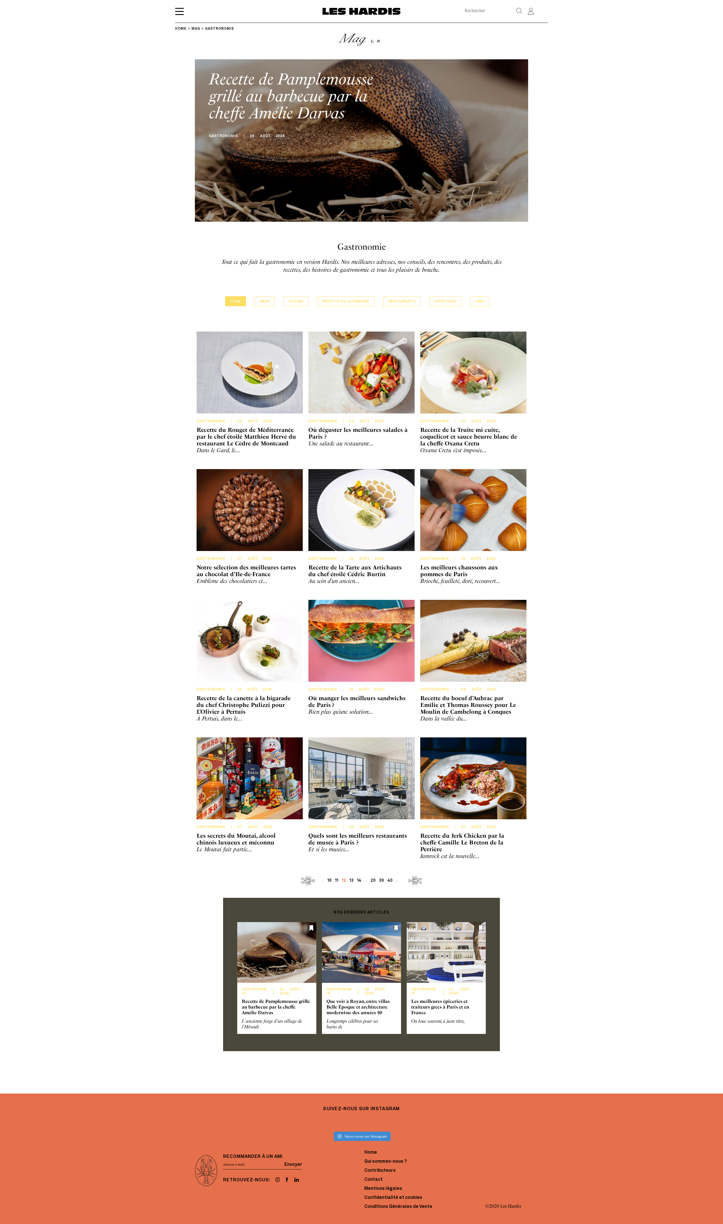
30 (381, 881)
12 (344, 881)
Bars (264, 301)
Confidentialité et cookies (393, 1197)
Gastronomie (211, 421)
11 (336, 881)
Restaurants (402, 301)
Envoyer (293, 1164)
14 (359, 881)
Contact (373, 1179)
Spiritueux (445, 301)
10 (329, 881)
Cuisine (296, 301)
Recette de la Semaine (346, 301)
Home (370, 1152)
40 (390, 881)
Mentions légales (383, 1188)
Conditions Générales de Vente (398, 1207)
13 (351, 881)
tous (235, 301)
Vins (480, 301)
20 (373, 881)
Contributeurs (380, 1170)
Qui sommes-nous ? (385, 1161)
